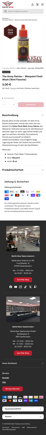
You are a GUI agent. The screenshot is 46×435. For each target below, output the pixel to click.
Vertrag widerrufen (12, 389)
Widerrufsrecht (32, 427)
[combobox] (23, 11)
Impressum (5, 427)
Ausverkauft (31, 105)
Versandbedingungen (9, 429)
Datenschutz (16, 427)
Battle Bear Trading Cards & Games (18, 424)
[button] (37, 4)
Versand (13, 88)
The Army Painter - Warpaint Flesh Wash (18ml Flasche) (19, 20)
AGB (23, 427)
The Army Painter (8, 68)
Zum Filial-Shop (23, 280)
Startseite (5, 18)
